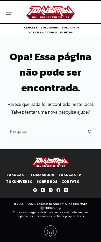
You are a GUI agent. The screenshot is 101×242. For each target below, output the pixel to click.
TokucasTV (70, 27)
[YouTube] (43, 190)
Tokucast (30, 27)
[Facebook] (58, 190)
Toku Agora (50, 27)
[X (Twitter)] (66, 190)
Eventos (66, 32)
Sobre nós (47, 181)
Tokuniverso (19, 181)
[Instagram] (51, 190)
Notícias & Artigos (42, 32)
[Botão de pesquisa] (90, 131)
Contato (70, 181)
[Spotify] (35, 190)
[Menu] (9, 12)
